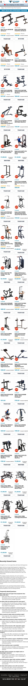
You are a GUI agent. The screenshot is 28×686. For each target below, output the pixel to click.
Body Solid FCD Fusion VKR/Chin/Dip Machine (7, 244)
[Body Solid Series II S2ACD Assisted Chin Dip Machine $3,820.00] (21, 262)
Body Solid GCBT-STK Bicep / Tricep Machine (20, 457)
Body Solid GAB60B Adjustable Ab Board (20, 60)
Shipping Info (24, 675)
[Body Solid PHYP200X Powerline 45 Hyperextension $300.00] (7, 354)
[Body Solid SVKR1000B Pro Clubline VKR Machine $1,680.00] (21, 232)
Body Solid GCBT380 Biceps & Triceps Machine (6, 457)
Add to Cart (7, 39)
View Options (7, 160)
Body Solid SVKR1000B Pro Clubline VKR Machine (19, 244)
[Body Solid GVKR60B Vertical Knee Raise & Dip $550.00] (21, 171)
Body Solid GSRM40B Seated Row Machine (7, 304)
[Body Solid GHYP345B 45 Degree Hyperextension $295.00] (21, 354)
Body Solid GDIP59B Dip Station (6, 182)
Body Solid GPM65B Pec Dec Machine (20, 425)
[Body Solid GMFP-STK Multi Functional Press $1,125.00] (21, 141)
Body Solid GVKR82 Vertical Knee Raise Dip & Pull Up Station (21, 213)
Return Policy (15, 676)
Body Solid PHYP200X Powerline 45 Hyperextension (7, 365)
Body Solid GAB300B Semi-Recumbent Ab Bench (6, 92)
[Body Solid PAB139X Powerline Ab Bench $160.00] (21, 19)
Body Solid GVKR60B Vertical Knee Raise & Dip (21, 183)
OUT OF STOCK (21, 39)
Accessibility (4, 675)
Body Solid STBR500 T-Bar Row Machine (7, 425)
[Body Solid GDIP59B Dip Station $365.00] (7, 171)
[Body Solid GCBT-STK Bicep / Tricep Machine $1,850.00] (21, 445)
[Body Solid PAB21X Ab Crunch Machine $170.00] (7, 49)
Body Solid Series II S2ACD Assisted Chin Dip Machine (20, 274)
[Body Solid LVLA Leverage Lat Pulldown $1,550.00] (7, 536)
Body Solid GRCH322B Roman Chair (7, 395)
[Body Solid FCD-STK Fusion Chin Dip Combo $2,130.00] (7, 262)
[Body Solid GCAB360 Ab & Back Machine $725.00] (21, 110)
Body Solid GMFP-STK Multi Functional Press (21, 152)
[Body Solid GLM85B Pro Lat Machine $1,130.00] (7, 323)
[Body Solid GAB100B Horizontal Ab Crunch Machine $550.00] (21, 80)
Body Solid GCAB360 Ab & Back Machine (20, 121)
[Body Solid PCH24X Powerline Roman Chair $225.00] (21, 323)
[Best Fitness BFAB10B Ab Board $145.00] (7, 19)
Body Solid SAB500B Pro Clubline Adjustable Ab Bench (7, 122)
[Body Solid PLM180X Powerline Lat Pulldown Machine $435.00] (21, 293)
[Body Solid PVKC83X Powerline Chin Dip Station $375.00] (7, 202)
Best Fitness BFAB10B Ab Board (7, 30)
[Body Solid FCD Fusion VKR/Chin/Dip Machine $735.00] (7, 232)
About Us (10, 675)
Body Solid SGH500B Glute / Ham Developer (20, 396)
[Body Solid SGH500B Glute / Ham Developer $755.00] (21, 384)
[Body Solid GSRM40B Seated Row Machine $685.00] (7, 293)
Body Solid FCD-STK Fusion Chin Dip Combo (6, 274)
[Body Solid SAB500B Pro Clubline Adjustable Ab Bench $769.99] (7, 110)
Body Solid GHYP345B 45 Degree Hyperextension (21, 365)
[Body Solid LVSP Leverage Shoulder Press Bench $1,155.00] (7, 506)
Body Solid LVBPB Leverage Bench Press (7, 486)
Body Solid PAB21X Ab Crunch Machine (7, 60)
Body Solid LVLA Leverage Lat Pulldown (5, 548)
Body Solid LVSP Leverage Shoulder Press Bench (6, 517)
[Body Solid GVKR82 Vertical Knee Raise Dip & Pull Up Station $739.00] (21, 202)
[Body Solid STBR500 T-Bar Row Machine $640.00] (7, 414)
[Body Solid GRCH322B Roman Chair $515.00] (7, 384)
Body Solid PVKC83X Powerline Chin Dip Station (6, 213)
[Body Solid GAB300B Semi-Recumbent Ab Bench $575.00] (7, 80)
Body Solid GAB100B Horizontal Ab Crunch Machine (21, 92)
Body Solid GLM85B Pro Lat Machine (6, 334)
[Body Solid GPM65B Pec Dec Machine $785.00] (21, 414)
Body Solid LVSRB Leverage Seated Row (21, 517)
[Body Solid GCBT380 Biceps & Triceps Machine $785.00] (7, 445)
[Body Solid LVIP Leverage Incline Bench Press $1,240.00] (21, 475)
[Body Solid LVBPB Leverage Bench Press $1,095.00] (7, 475)
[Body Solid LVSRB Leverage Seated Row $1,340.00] (21, 506)
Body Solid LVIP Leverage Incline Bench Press (19, 487)
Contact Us (16, 675)
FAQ (10, 676)
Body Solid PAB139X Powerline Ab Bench (20, 30)
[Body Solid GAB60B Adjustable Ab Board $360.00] (21, 49)
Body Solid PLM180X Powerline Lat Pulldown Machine (20, 305)
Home (2, 7)
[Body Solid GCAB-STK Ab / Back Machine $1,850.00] (7, 141)
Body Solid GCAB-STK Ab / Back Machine (7, 152)
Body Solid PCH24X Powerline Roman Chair (20, 335)
